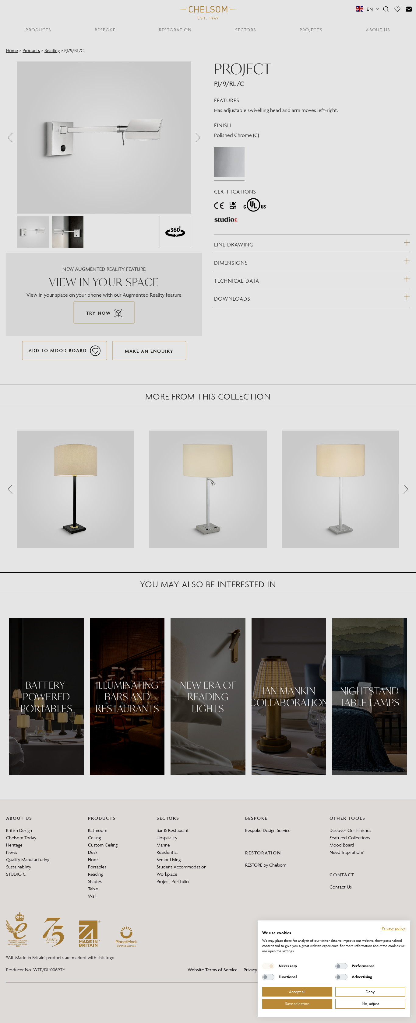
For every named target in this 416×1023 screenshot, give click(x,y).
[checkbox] (268, 966)
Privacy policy (393, 928)
